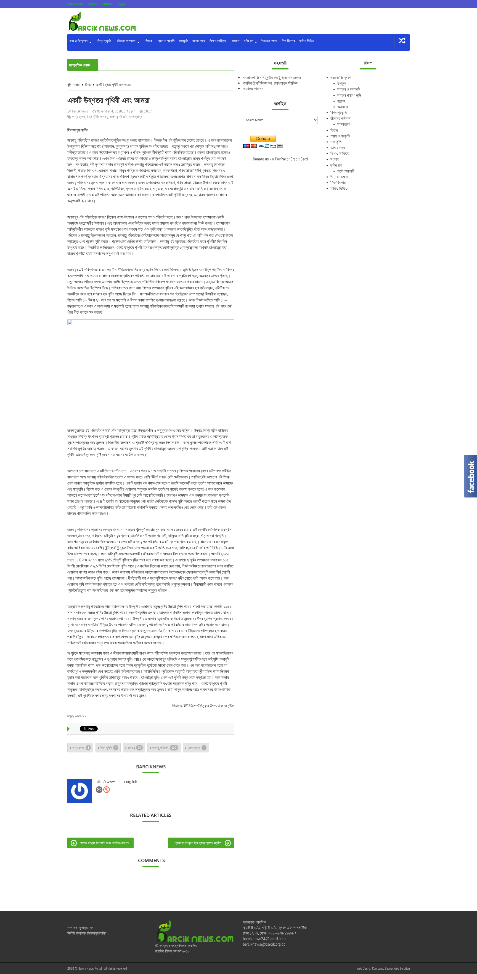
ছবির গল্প (249, 41)
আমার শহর (198, 41)
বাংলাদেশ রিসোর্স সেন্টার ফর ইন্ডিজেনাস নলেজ (272, 77)
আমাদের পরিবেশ (253, 88)
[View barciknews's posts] (79, 791)
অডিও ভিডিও (306, 41)
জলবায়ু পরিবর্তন (118, 116)
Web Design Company (370, 968)
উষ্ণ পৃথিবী (93, 116)
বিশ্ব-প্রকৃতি (103, 41)
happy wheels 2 (76, 716)
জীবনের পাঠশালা (125, 41)
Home (76, 84)
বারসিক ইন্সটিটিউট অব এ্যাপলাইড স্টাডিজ (270, 83)
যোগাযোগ (92, 4)
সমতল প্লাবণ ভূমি (349, 95)
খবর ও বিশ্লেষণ (79, 41)
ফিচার (148, 41)
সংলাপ (234, 41)
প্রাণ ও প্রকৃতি (165, 41)
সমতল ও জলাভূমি (348, 89)
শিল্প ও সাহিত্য (218, 41)
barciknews (80, 111)
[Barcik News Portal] (101, 20)
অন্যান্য (343, 106)
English (122, 4)
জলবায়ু (104, 116)
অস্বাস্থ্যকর (78, 116)
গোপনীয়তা (107, 4)
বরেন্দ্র (341, 101)
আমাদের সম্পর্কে (75, 4)
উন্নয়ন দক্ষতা (269, 41)
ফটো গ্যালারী (345, 171)
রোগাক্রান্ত (135, 116)
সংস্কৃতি (183, 41)
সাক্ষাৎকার (343, 124)
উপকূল (341, 83)
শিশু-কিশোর (288, 41)
